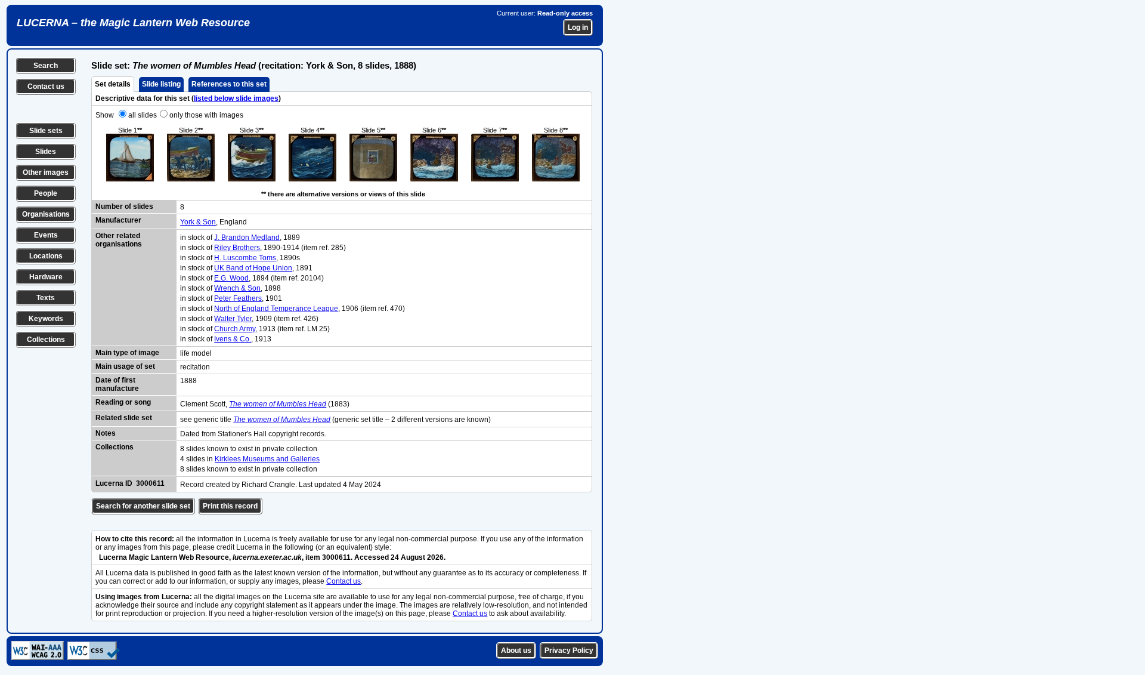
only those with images (206, 115)
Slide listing (161, 84)
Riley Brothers (237, 248)
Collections (46, 339)
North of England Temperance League (276, 308)
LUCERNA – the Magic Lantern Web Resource (133, 23)
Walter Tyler (233, 319)
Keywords (46, 319)
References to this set (229, 84)
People (45, 193)
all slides (142, 115)
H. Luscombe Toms (245, 258)
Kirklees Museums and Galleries (267, 459)
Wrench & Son (237, 288)
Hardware (46, 277)
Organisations (46, 214)
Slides (45, 151)
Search (45, 65)
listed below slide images (236, 98)
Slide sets (46, 131)
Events (46, 235)
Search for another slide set (143, 506)
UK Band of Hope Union (253, 268)
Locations (46, 256)
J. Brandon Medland (247, 237)
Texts (45, 298)
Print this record (230, 506)
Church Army (234, 329)
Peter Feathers (238, 298)
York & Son (198, 222)
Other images (46, 172)
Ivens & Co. (232, 339)
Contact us (45, 86)
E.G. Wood (231, 278)
